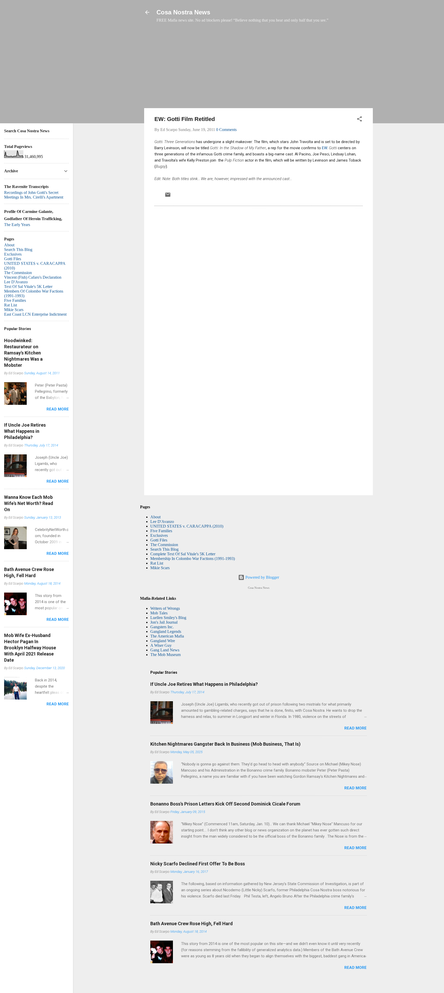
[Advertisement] (258, 68)
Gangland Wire (162, 641)
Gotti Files (158, 540)
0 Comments (226, 129)
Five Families (161, 531)
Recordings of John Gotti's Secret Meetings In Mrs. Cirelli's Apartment (33, 194)
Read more (355, 728)
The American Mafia (167, 636)
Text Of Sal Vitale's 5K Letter (28, 286)
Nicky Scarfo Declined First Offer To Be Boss (197, 863)
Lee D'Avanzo (162, 521)
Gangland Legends (165, 631)
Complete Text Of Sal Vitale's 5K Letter (182, 554)
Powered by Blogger (261, 577)
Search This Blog (164, 549)
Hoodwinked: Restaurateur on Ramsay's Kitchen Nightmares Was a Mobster (23, 353)
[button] (359, 120)
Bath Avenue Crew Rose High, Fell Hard (191, 923)
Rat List (156, 563)
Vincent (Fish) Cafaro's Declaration (32, 277)
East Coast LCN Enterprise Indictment (35, 314)
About (155, 517)
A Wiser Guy (161, 645)
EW (324, 148)
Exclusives (159, 535)
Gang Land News (164, 650)
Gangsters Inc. (162, 627)
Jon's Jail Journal (164, 622)
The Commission (164, 544)
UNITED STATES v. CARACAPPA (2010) (186, 526)
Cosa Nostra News (183, 12)
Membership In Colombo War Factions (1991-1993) (192, 558)
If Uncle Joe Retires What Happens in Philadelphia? (204, 684)
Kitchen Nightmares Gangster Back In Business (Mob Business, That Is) (225, 744)
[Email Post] (168, 196)
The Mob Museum (165, 654)
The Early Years (17, 224)
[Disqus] (258, 280)
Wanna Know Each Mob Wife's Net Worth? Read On (28, 503)
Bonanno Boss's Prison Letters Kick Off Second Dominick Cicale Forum (225, 804)
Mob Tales (159, 613)
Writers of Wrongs (165, 608)
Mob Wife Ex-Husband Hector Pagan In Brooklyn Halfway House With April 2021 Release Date (30, 648)
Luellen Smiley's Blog (168, 617)
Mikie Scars (160, 568)
